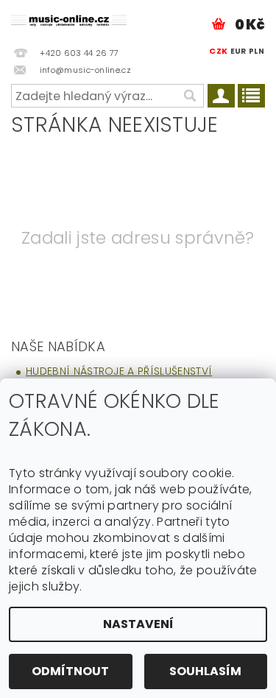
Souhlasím (205, 671)
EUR (238, 51)
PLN (256, 51)
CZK (218, 51)
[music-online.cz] (69, 19)
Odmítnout (70, 671)
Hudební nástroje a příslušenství (119, 371)
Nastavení (138, 624)
